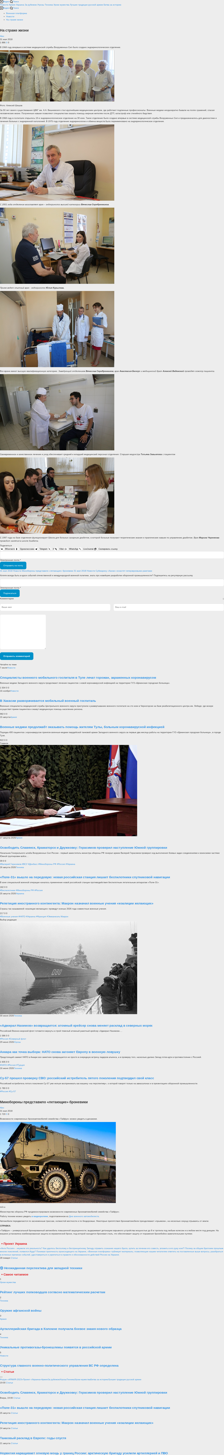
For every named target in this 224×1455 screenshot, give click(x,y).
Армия (12, 5)
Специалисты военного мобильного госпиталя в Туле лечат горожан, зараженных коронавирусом (78, 677)
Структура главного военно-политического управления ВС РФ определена (59, 1365)
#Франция (41, 916)
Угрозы (40, 5)
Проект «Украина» (32, 1379)
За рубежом (31, 5)
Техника (49, 5)
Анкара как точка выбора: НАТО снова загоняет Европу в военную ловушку (60, 1052)
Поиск (16, 1)
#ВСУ (24, 864)
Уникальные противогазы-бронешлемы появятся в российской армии (56, 1347)
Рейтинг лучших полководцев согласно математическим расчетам (52, 1292)
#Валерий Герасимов (10, 864)
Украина (20, 5)
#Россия (61, 864)
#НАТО (21, 916)
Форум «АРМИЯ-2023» (11, 1379)
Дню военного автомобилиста (84, 1216)
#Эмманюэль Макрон (57, 916)
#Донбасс (33, 864)
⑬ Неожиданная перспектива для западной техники (41, 1268)
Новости (4, 5)
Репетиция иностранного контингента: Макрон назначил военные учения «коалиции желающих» (76, 903)
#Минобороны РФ (47, 864)
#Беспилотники (7, 890)
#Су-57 (12, 1091)
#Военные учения (9, 916)
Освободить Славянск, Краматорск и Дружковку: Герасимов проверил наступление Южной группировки (83, 847)
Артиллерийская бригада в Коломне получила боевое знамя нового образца (61, 1329)
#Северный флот (17, 1039)
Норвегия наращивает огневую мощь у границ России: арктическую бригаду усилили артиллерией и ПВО (84, 1453)
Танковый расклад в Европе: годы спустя (33, 1438)
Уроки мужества (61, 5)
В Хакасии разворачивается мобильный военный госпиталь (48, 700)
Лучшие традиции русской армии (86, 5)
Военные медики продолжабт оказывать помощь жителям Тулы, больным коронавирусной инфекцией (82, 727)
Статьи (14, 1258)
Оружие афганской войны (20, 1310)
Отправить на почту (13, 565)
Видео (6, 1)
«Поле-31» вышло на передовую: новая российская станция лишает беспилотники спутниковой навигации (85, 877)
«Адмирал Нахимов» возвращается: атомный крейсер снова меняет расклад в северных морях (76, 1025)
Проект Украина (15, 1243)
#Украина (70, 864)
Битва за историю (99, 1379)
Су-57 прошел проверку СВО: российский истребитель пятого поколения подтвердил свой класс (77, 1078)
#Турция (20, 1065)
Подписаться (9, 593)
